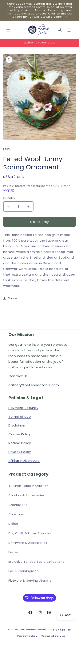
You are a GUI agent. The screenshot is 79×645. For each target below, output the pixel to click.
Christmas (16, 514)
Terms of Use (19, 416)
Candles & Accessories (26, 495)
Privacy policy (27, 636)
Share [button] (12, 298)
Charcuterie (18, 505)
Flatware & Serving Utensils (29, 580)
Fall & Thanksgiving (23, 571)
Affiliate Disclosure (24, 460)
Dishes (13, 524)
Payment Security (23, 408)
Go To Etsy (39, 222)
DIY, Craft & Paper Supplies (29, 533)
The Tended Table (32, 629)
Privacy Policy (19, 452)
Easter (13, 552)
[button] (8, 29)
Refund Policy (19, 443)
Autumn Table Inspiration (28, 486)
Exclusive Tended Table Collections (36, 562)
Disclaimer (17, 425)
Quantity (9, 198)
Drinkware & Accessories (27, 543)
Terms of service (53, 636)
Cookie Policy (19, 434)
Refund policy (61, 629)
